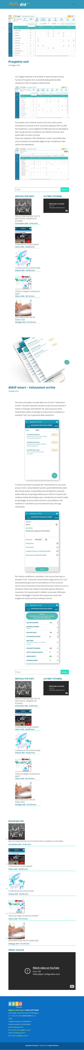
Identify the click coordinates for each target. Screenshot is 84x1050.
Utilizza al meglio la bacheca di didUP (27, 292)
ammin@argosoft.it (19, 1033)
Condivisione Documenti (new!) (27, 268)
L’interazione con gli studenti (27, 244)
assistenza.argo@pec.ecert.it (21, 1030)
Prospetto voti (18, 62)
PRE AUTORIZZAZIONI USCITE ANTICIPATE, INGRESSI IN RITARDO (27, 218)
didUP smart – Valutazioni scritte (31, 387)
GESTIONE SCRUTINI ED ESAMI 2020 (25, 318)
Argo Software (53, 1045)
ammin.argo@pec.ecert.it (19, 1036)
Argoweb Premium (31, 1045)
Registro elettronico (16, 1010)
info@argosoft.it (18, 1027)
